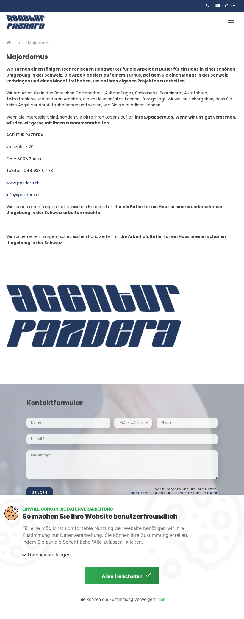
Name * (37, 422)
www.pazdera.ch (23, 183)
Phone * (167, 422)
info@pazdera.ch (23, 195)
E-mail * (37, 438)
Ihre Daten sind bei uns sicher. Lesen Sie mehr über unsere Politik (174, 495)
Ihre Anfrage (41, 455)
